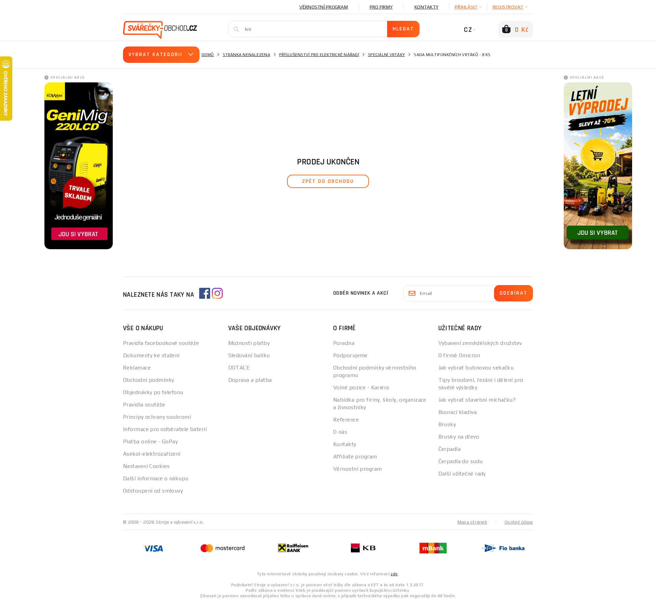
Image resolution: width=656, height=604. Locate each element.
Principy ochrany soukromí (157, 417)
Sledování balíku (249, 355)
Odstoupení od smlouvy (153, 490)
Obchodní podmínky (148, 380)
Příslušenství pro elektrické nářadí (319, 54)
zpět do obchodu (328, 181)
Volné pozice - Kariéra (361, 387)
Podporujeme (350, 355)
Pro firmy (381, 7)
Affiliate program (355, 456)
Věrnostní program (323, 7)
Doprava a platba (250, 380)
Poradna (343, 343)
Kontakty (426, 7)
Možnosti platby (249, 343)
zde (394, 574)
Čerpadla (449, 449)
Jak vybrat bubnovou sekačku (476, 367)
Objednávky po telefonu (153, 392)
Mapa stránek (472, 522)
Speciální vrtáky (386, 54)
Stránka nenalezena (246, 54)
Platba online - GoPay (150, 441)
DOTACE (239, 367)
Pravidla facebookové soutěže (161, 343)
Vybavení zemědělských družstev (480, 343)
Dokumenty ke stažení (151, 355)
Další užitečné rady (462, 473)
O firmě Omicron (459, 355)
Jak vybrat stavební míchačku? (477, 400)
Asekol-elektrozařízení (152, 454)
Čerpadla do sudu (460, 461)
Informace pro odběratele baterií (165, 429)
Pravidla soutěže (144, 404)
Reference (346, 419)
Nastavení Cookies (146, 466)
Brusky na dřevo (458, 436)
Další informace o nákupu (156, 478)
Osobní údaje (519, 522)
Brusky (447, 424)
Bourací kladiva (457, 412)
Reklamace (137, 367)
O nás (340, 432)
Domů (208, 54)
